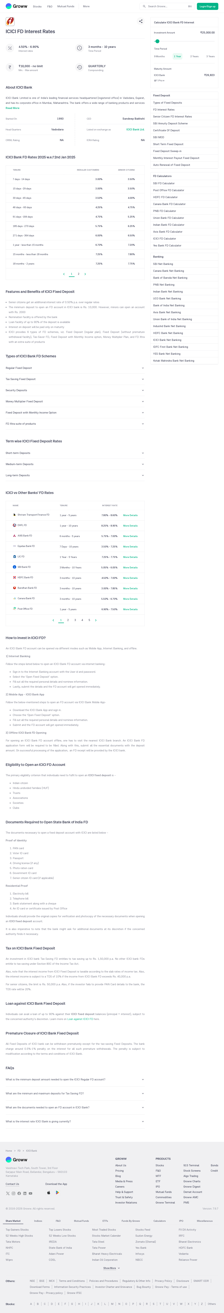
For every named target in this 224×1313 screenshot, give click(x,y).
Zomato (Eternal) (145, 1242)
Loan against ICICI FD (80, 1019)
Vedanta (183, 1254)
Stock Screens (192, 1171)
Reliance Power (188, 1260)
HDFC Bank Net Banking (168, 333)
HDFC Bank (186, 1248)
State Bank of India (60, 1248)
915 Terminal (191, 1165)
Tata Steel (98, 1242)
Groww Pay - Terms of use (171, 1287)
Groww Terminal (165, 1202)
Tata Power (99, 1248)
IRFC (182, 1236)
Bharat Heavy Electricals (107, 1254)
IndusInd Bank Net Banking (169, 326)
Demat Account (192, 1192)
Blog (118, 1176)
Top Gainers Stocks (17, 1230)
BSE (41, 1281)
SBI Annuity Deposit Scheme (170, 123)
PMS (186, 1202)
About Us (120, 1165)
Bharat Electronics (190, 1242)
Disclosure (182, 1281)
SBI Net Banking (163, 264)
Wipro (9, 1260)
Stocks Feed (142, 1230)
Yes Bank (140, 1248)
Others (212, 1304)
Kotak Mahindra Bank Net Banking (173, 360)
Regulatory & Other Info (136, 1281)
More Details (130, 515)
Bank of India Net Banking (169, 305)
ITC (8, 1254)
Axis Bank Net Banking (167, 312)
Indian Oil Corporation (105, 1260)
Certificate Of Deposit (166, 130)
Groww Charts (191, 1181)
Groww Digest (191, 1186)
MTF (158, 1176)
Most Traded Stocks (104, 1230)
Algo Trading (190, 1176)
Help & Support (124, 1192)
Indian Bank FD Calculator (168, 225)
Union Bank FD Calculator (168, 218)
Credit (214, 1171)
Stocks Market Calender (106, 1236)
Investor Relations (126, 1202)
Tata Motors (13, 1242)
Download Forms (40, 1287)
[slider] (157, 41)
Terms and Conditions (72, 1281)
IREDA (53, 1242)
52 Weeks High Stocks (19, 1236)
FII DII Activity (187, 1230)
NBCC (139, 1260)
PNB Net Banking (163, 284)
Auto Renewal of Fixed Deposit (171, 165)
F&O (158, 1171)
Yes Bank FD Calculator (167, 245)
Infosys (139, 1254)
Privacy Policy (163, 1281)
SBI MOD (158, 137)
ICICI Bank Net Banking (167, 340)
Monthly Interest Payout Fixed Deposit (176, 158)
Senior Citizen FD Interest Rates (172, 116)
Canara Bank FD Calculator (169, 204)
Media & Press (124, 1181)
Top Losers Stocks (60, 1230)
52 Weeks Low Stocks (62, 1236)
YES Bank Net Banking (166, 354)
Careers (119, 1186)
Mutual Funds (164, 1192)
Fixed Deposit (161, 95)
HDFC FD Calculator (165, 197)
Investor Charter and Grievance (113, 1287)
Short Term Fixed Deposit (168, 144)
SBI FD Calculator (164, 183)
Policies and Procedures (103, 1281)
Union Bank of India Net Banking (172, 319)
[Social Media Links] (8, 1193)
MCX (52, 1281)
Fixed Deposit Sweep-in (167, 151)
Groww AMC (190, 1197)
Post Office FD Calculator (168, 190)
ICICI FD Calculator (164, 238)
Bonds (214, 1165)
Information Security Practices (72, 1287)
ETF (158, 1181)
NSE (32, 1281)
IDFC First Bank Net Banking (170, 347)
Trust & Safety (124, 1197)
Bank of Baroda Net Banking (170, 278)
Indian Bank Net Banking (168, 291)
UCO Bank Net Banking (167, 298)
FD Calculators (162, 176)
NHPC (9, 1248)
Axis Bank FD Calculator (167, 232)
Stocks (160, 1165)
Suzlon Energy (143, 1236)
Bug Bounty (144, 1287)
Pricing (119, 1171)
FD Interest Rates (164, 109)
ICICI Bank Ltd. (135, 129)
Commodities (164, 1197)
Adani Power (56, 1254)
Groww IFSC (74, 1293)
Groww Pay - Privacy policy (46, 1293)
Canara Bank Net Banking (168, 271)
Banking (158, 256)
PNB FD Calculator (164, 211)
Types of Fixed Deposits (167, 103)
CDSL (52, 1260)
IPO (158, 1186)
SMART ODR (201, 1281)
